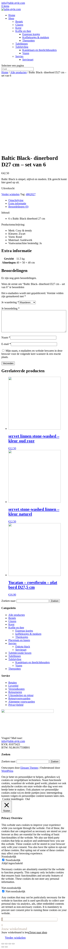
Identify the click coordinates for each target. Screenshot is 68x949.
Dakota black (22, 646)
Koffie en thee (23, 31)
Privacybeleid (15, 704)
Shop (11, 18)
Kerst (18, 27)
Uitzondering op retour (20, 695)
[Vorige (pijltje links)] (2, 946)
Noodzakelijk (13, 860)
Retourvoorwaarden (19, 698)
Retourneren (15, 692)
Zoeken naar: (8, 600)
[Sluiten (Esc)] (2, 943)
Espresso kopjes (31, 34)
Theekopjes (21, 637)
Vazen (25, 53)
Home (11, 15)
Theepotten (28, 40)
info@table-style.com (13, 741)
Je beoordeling (10, 308)
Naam (5, 337)
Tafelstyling (21, 46)
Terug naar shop (38, 932)
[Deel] (6, 943)
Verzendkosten (16, 688)
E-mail (6, 343)
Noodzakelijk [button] (8, 856)
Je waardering (10, 302)
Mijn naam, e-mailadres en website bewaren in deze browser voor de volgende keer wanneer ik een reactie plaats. (31, 353)
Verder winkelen (10, 194)
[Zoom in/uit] (13, 943)
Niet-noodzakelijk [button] (11, 887)
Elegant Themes (29, 767)
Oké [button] (27, 799)
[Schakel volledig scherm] (9, 943)
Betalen (12, 682)
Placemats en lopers (19, 640)
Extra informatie (17, 203)
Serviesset (27, 59)
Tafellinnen (21, 43)
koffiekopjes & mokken (28, 633)
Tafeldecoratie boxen (19, 652)
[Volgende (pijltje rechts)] (6, 946)
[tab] (37, 200)
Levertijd (13, 685)
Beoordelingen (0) (18, 206)
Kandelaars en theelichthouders (39, 50)
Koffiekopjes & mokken (35, 37)
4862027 (31, 194)
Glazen (19, 24)
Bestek (19, 21)
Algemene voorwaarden (21, 701)
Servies (19, 56)
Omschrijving (15, 200)
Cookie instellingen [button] (13, 799)
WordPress (7, 770)
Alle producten (18, 72)
